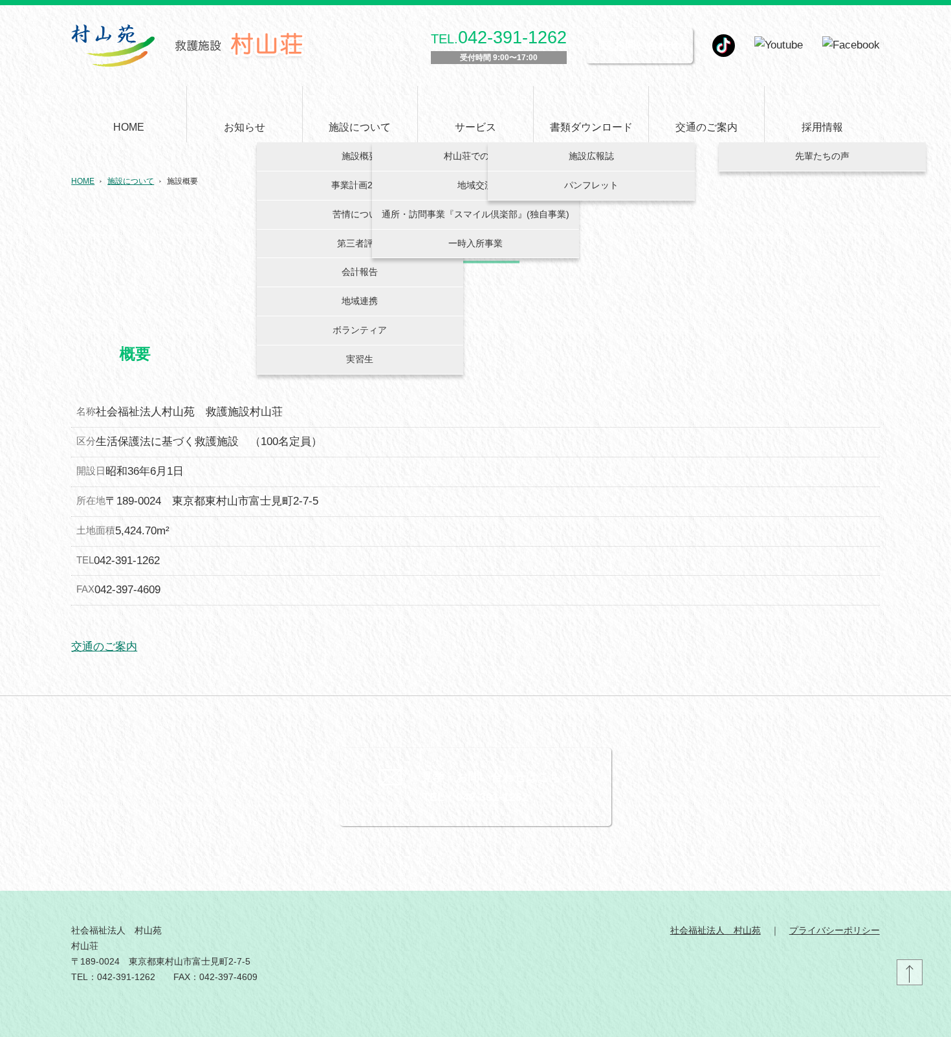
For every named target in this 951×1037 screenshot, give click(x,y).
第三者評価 (359, 243)
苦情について (360, 214)
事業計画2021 (359, 185)
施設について (360, 127)
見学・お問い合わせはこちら (497, 776)
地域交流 (475, 185)
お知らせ (244, 127)
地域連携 (360, 301)
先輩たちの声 (822, 156)
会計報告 (360, 272)
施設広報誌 (591, 156)
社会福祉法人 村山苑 (715, 930)
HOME (128, 127)
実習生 (359, 359)
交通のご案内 (706, 127)
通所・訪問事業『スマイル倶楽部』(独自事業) (475, 214)
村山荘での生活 (475, 156)
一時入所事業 (475, 243)
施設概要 (360, 156)
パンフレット (591, 185)
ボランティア (360, 330)
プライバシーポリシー (834, 930)
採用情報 (822, 127)
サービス (475, 127)
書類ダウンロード (591, 127)
